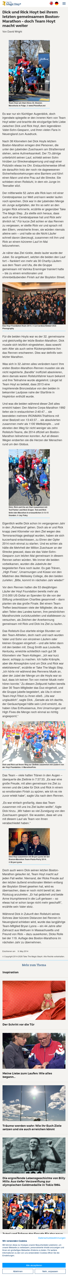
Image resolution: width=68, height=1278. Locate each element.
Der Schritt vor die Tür (18, 1024)
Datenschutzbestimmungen (52, 1237)
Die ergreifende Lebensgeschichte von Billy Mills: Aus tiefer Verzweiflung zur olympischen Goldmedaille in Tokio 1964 (34, 1181)
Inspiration (11, 972)
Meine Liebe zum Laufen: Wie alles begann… (27, 1075)
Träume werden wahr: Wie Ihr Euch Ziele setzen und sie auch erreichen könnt (32, 1127)
